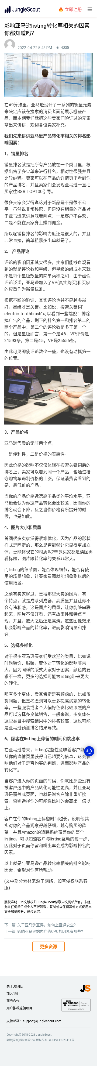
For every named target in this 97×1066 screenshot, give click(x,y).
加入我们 (12, 994)
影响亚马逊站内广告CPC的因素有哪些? (50, 931)
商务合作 (12, 1001)
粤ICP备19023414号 (61, 1040)
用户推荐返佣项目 (19, 1008)
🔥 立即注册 (70, 10)
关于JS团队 (14, 986)
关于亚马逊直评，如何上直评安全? (46, 925)
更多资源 (48, 946)
